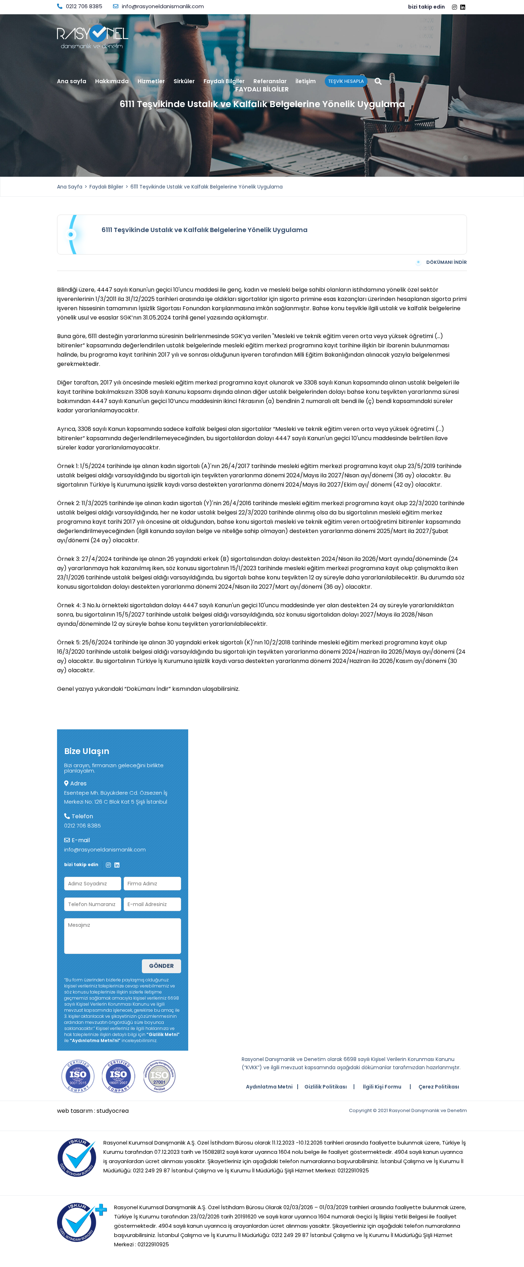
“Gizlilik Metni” (163, 1034)
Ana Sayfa (69, 186)
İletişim (306, 82)
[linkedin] (463, 7)
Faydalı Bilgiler (224, 82)
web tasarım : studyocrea (93, 1111)
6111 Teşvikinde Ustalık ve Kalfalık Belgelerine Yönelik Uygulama (206, 186)
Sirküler (184, 82)
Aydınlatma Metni (269, 1086)
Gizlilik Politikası (325, 1086)
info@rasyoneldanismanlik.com (163, 6)
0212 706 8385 (84, 6)
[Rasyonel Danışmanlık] (92, 36)
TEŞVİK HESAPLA (346, 81)
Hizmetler (151, 82)
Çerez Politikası (438, 1086)
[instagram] (455, 7)
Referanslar (270, 82)
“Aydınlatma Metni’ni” (95, 1040)
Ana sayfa (71, 82)
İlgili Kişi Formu (382, 1086)
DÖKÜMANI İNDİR (446, 262)
